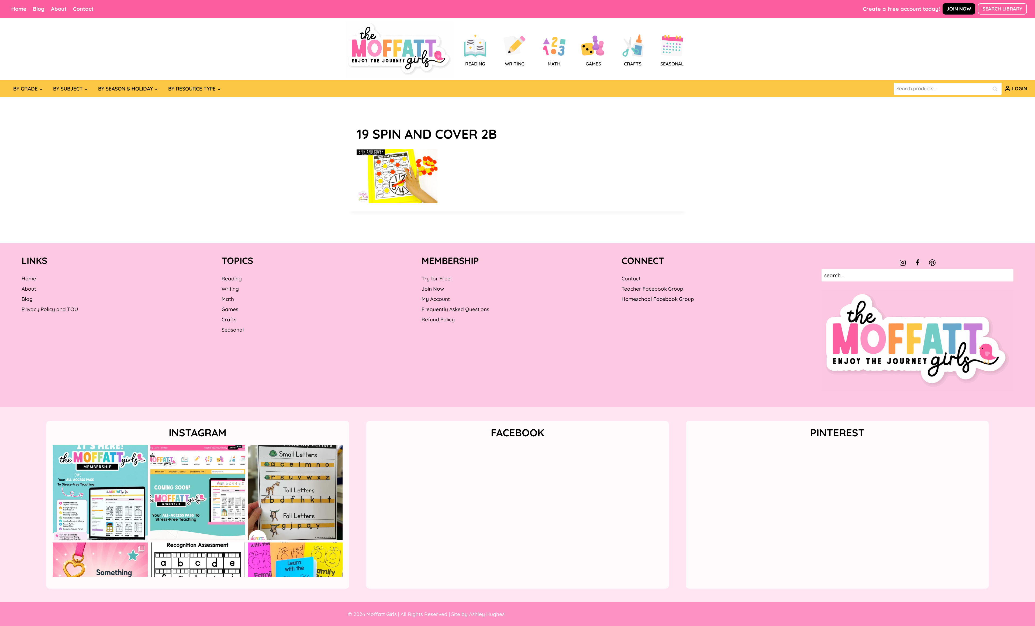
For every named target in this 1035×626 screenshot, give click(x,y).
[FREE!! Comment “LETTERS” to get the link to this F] (295, 492)
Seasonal (233, 329)
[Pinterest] (932, 262)
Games (230, 309)
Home (18, 8)
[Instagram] (902, 262)
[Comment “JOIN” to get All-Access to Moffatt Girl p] (197, 492)
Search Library (1002, 9)
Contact (83, 8)
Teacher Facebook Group (652, 289)
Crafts (229, 319)
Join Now (959, 9)
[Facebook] (917, 262)
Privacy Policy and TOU (50, 309)
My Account (436, 299)
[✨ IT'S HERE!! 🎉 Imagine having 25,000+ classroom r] (100, 492)
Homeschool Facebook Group (658, 299)
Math (228, 299)
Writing (230, 289)
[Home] (399, 49)
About (59, 8)
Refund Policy (438, 319)
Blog (38, 8)
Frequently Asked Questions (455, 309)
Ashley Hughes (487, 614)
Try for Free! (436, 278)
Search (996, 89)
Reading (232, 278)
